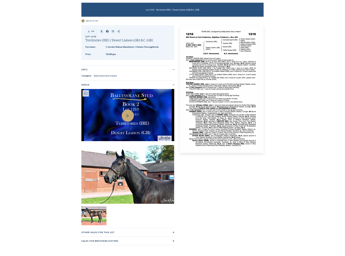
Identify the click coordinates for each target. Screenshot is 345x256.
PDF (92, 31)
